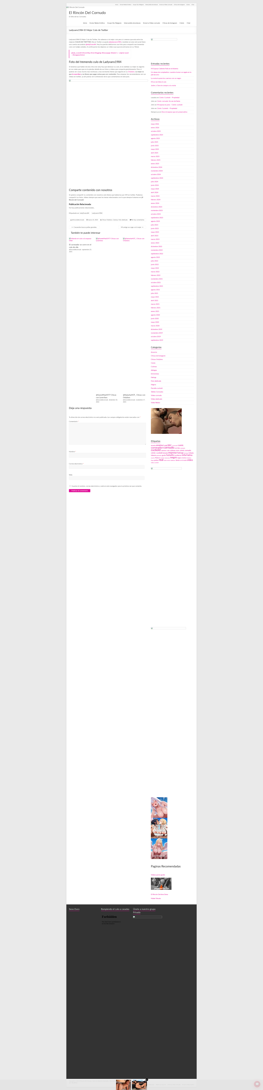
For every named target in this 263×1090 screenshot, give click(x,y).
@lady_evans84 (76, 53)
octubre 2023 (156, 214)
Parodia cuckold (157, 388)
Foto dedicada (123, 220)
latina (189, 455)
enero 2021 (155, 311)
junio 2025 (155, 145)
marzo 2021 (155, 304)
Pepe (152, 460)
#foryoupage (106, 53)
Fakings (153, 377)
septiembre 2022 (157, 254)
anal (165, 445)
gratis (164, 455)
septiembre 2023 (157, 218)
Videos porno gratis (158, 875)
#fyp (88, 53)
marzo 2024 (155, 196)
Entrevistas (155, 374)
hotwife (170, 455)
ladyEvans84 (84, 213)
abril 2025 (154, 153)
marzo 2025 (155, 156)
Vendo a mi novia (181, 460)
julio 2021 (154, 293)
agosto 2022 (155, 257)
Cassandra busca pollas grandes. (84, 227)
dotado (165, 453)
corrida (177, 448)
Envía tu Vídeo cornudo (165, 4)
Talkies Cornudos (157, 392)
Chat (192, 4)
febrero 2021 (155, 308)
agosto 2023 (155, 221)
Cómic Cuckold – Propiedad (169, 97)
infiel (184, 455)
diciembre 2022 (156, 246)
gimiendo (158, 455)
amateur (160, 445)
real (161, 460)
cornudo (168, 447)
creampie (182, 448)
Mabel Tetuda (156, 898)
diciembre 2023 (156, 207)
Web (70, 475)
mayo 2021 (155, 297)
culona (172, 450)
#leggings (98, 53)
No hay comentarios (137, 220)
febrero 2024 (155, 200)
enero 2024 (155, 203)
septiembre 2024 (157, 178)
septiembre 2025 (157, 135)
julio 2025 (154, 142)
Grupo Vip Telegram (138, 4)
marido (162, 458)
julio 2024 (154, 181)
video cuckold (155, 462)
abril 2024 (154, 192)
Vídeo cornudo (156, 395)
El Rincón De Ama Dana (159, 894)
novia (184, 458)
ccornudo (174, 445)
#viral (93, 53)
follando (153, 455)
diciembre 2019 (156, 329)
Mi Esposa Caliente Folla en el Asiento (164, 68)
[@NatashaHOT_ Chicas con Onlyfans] (134, 238)
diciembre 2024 (156, 167)
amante (153, 445)
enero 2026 (155, 127)
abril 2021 (154, 300)
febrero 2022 (155, 275)
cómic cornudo (185, 450)
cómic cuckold (156, 453)
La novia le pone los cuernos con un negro (166, 78)
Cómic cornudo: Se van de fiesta (168, 101)
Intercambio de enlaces (151, 4)
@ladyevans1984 (115, 42)
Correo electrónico (76, 464)
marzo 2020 (155, 326)
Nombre (72, 451)
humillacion (178, 455)
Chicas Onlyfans (107, 220)
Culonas (115, 220)
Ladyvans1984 (97, 213)
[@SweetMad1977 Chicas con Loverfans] (107, 238)
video (190, 460)
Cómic (188, 4)
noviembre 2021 (157, 279)
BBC (170, 445)
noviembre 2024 (157, 171)
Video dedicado (156, 399)
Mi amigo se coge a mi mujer (132, 227)
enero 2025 (155, 163)
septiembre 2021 (157, 286)
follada (191, 453)
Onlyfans (131, 72)
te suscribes (76, 74)
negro (173, 457)
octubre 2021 (156, 282)
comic (181, 445)
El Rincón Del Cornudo (87, 13)
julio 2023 (154, 225)
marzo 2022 (155, 272)
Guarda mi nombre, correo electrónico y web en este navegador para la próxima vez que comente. (107, 486)
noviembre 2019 (157, 333)
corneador (157, 447)
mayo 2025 (155, 149)
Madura (157, 458)
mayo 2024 (155, 189)
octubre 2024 (156, 174)
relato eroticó (167, 460)
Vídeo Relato (155, 402)
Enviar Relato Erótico (125, 4)
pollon (156, 460)
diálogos (154, 370)
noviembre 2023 (157, 210)
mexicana (167, 458)
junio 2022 (155, 264)
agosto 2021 (155, 290)
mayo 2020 (155, 322)
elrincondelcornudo (78, 220)
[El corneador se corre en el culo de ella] (80, 238)
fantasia (186, 453)
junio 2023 (155, 228)
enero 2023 (155, 243)
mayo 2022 (155, 268)
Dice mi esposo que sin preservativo (174, 112)
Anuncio (154, 352)
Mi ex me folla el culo (158, 82)
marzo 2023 (155, 239)
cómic (177, 450)
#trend (84, 53)
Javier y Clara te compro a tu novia (163, 85)
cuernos (163, 450)
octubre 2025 (156, 131)
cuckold (156, 450)
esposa (172, 452)
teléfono (173, 460)
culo (168, 450)
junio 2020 (155, 318)
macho (153, 458)
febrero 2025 (155, 160)
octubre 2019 (156, 336)
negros (179, 458)
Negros (153, 384)
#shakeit (114, 53)
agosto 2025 (155, 138)
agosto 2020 (155, 315)
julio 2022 (154, 261)
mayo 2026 (155, 124)
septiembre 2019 (157, 340)
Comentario (74, 421)
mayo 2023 (155, 232)
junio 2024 (155, 185)
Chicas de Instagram (179, 4)
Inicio (116, 4)
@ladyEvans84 (91, 44)
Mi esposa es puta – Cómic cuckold (169, 105)
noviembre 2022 (157, 250)
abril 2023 (154, 236)
